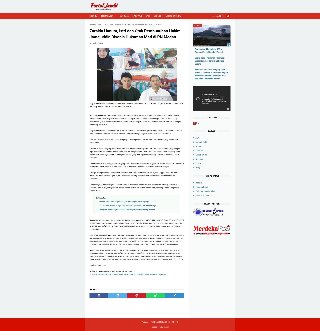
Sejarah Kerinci (202, 195)
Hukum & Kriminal (173, 16)
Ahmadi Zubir (202, 142)
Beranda (93, 16)
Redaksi (199, 183)
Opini (148, 16)
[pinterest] (136, 295)
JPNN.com (116, 271)
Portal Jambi (163, 327)
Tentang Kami (202, 187)
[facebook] (99, 295)
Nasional (199, 159)
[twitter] (117, 295)
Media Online (201, 155)
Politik (198, 163)
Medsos (157, 16)
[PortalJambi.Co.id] (107, 6)
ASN (197, 138)
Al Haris (199, 146)
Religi (198, 167)
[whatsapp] (155, 295)
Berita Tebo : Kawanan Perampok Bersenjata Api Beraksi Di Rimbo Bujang (210, 61)
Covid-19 (199, 150)
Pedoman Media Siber (205, 191)
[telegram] (174, 295)
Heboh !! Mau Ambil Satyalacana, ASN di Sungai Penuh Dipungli (124, 202)
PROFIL (175, 322)
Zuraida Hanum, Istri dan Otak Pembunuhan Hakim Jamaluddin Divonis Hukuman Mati (128, 274)
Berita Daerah (107, 16)
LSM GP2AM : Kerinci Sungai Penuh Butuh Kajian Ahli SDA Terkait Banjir (127, 206)
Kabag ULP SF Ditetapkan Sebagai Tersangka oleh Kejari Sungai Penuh (127, 210)
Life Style (137, 16)
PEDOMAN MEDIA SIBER (160, 322)
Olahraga (124, 16)
